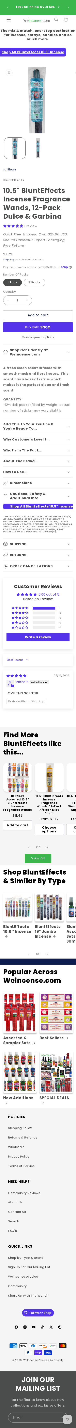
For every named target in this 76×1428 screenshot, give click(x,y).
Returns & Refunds (22, 1137)
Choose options (49, 829)
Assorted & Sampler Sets (17, 1040)
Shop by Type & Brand (26, 1258)
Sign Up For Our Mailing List (29, 1267)
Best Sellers (52, 1038)
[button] (8, 19)
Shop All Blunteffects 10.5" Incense (33, 52)
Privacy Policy (18, 1157)
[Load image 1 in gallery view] (14, 148)
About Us (15, 1202)
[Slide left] (28, 847)
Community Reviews (24, 1193)
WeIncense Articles (23, 1277)
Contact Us (17, 1212)
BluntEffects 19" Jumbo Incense (48, 931)
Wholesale (16, 1147)
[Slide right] (47, 847)
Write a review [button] (38, 637)
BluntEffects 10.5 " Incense (17, 929)
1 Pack (12, 282)
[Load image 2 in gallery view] (37, 148)
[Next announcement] (68, 7)
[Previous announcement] (7, 7)
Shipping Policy (20, 1128)
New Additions (18, 1098)
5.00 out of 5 (49, 594)
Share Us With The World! (28, 1296)
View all (38, 858)
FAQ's (12, 1231)
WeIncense (30, 1360)
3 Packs (34, 282)
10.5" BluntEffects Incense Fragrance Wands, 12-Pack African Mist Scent (49, 805)
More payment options (38, 337)
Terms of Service (21, 1166)
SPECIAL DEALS (54, 1098)
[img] (16, 676)
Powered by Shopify (51, 1360)
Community (17, 1286)
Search (13, 1221)
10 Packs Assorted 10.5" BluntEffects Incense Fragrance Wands (17, 803)
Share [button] (11, 169)
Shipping (8, 259)
